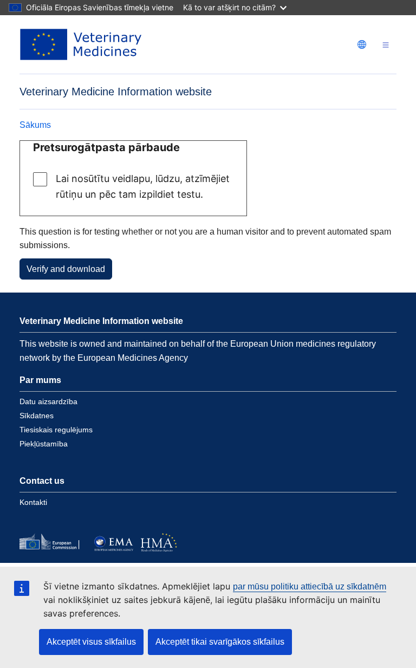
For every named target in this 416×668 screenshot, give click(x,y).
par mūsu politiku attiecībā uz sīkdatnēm (309, 586)
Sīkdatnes (37, 415)
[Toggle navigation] (385, 45)
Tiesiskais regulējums (56, 429)
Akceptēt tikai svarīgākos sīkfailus (219, 641)
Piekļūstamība (44, 443)
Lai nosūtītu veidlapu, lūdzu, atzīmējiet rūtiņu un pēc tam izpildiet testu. (143, 186)
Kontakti (33, 502)
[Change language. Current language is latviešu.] (362, 44)
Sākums (35, 124)
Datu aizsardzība (48, 401)
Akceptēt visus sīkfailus (91, 641)
